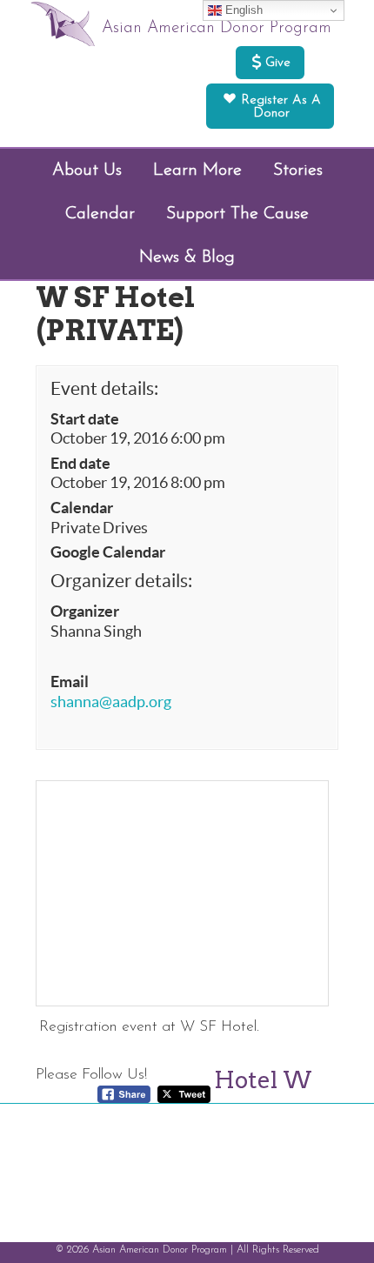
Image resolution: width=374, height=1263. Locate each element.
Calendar (81, 508)
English (242, 10)
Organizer (84, 611)
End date (80, 463)
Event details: (104, 388)
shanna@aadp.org (110, 702)
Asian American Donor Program (216, 28)
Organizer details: (121, 581)
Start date (84, 419)
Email (69, 682)
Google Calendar (107, 552)
